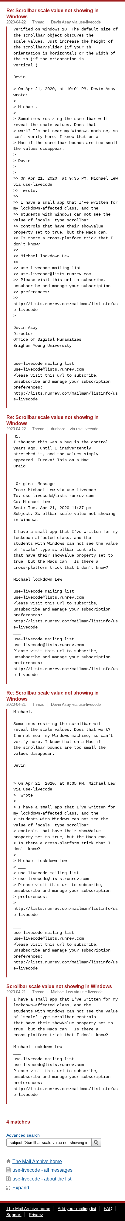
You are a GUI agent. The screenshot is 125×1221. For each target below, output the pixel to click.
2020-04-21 (16, 704)
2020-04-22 (16, 22)
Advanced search (23, 1135)
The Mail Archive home (37, 1161)
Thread (38, 22)
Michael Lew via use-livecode (77, 992)
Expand (20, 1187)
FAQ (108, 1208)
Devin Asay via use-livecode (76, 22)
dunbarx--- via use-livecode (74, 429)
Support (14, 1214)
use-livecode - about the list (41, 1178)
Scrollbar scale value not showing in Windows (59, 986)
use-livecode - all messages (42, 1170)
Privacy (36, 1214)
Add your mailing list (77, 1208)
